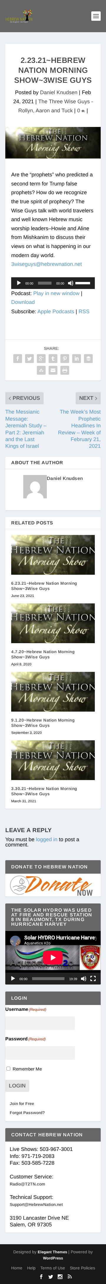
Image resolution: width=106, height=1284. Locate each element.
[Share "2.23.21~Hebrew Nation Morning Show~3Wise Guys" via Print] (65, 370)
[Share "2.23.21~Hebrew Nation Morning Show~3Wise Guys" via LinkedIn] (76, 358)
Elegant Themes (52, 1252)
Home (16, 1268)
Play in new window (56, 293)
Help (31, 1268)
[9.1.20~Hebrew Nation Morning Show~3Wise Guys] (53, 692)
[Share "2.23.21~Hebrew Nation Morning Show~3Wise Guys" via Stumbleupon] (41, 370)
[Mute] (71, 283)
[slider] (83, 282)
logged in (46, 839)
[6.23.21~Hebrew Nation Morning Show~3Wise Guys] (53, 555)
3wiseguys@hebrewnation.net (46, 264)
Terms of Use (52, 1268)
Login (17, 1086)
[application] (53, 283)
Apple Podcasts (55, 311)
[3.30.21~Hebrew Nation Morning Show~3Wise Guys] (53, 760)
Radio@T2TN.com (27, 1184)
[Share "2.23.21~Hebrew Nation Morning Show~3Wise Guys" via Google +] (41, 358)
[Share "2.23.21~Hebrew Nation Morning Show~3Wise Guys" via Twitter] (29, 358)
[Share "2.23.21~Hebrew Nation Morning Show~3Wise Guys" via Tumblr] (53, 358)
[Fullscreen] (93, 979)
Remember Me (27, 1068)
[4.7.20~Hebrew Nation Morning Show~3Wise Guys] (53, 623)
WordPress (53, 1258)
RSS (84, 311)
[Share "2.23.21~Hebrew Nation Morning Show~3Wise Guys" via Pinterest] (65, 358)
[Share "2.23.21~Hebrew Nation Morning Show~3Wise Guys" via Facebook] (18, 358)
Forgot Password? (27, 1112)
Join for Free (22, 1103)
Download (23, 302)
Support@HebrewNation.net (36, 1204)
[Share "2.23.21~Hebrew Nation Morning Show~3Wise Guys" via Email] (53, 370)
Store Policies (82, 1268)
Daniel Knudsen (58, 92)
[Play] (19, 283)
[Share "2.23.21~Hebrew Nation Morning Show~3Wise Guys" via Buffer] (88, 358)
